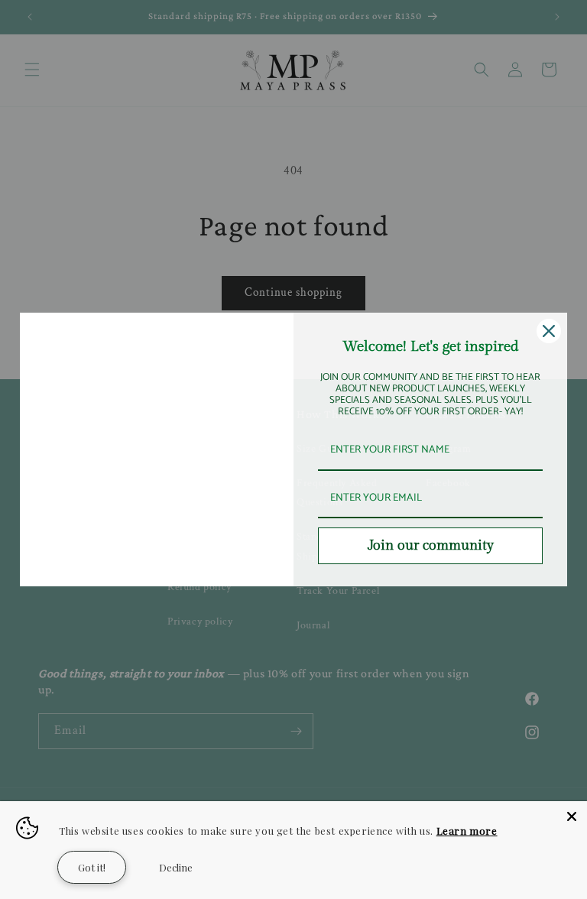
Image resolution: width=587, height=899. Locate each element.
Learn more (467, 830)
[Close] (571, 816)
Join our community (431, 545)
